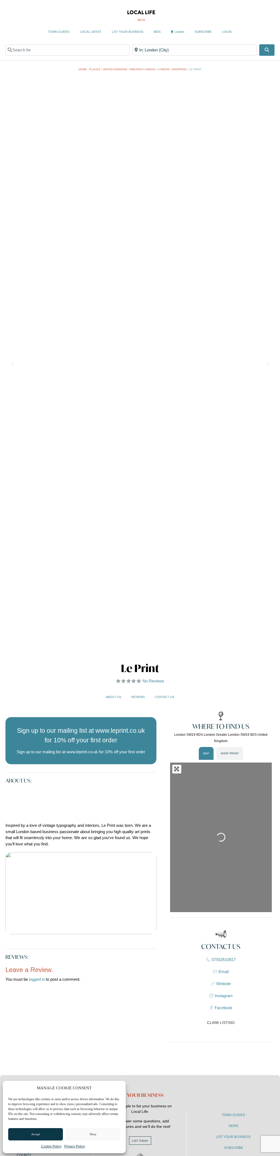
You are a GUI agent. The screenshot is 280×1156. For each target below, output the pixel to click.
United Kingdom (115, 69)
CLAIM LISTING (221, 1022)
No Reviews (153, 681)
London (179, 31)
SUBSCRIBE (203, 31)
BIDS (157, 31)
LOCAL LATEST (90, 31)
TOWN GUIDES (58, 31)
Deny (93, 1134)
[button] (12, 364)
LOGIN (227, 31)
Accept (35, 1134)
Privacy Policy (74, 1146)
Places (94, 69)
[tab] (206, 753)
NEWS (233, 1126)
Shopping (179, 69)
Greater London (142, 69)
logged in (37, 979)
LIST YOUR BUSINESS (127, 31)
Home (82, 69)
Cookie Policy (51, 1146)
